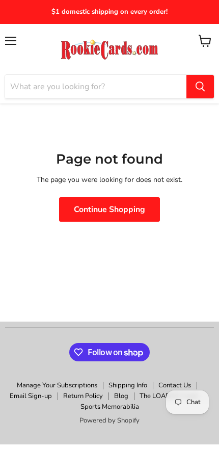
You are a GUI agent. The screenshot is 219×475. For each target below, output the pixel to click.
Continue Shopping (109, 209)
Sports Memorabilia (109, 406)
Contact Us (174, 385)
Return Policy (83, 396)
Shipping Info (127, 385)
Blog (121, 396)
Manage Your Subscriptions (57, 385)
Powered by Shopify (109, 420)
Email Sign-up (31, 396)
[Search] (200, 86)
